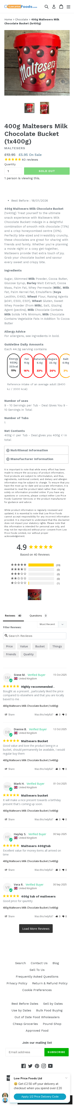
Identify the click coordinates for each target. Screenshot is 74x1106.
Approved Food (37, 1030)
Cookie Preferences (37, 990)
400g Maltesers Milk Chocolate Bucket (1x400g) (30, 706)
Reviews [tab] (10, 615)
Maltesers (14, 148)
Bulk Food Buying (49, 1010)
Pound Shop (52, 1024)
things (57, 646)
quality (28, 654)
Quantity (10, 164)
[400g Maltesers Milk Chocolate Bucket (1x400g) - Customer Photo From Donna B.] (34, 594)
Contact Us (39, 963)
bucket (40, 646)
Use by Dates (21, 1010)
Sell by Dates (53, 1003)
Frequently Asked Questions (37, 976)
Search (20, 963)
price (9, 646)
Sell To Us (37, 970)
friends (11, 654)
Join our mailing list (37, 1042)
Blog (55, 963)
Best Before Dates (24, 1003)
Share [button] (11, 714)
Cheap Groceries (25, 1024)
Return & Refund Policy (49, 983)
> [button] (36, 928)
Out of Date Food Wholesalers (37, 1017)
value (24, 646)
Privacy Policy (17, 983)
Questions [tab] (36, 615)
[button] (58, 714)
